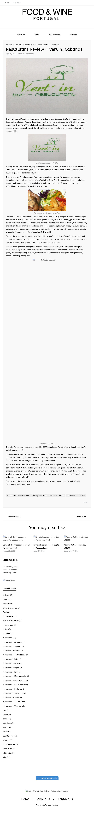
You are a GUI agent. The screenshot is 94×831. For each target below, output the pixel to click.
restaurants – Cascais (11, 651)
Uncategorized (9, 744)
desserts (6, 604)
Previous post (14, 517)
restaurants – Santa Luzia (13, 693)
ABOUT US (21, 35)
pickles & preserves (11, 621)
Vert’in (82, 496)
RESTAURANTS (54, 35)
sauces (5, 719)
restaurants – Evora (11, 663)
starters (6, 740)
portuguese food (40, 496)
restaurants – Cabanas (12, 646)
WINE (37, 35)
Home (25, 799)
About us (43, 799)
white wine (7, 753)
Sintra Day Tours (9, 573)
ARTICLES (73, 35)
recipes (6, 629)
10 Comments (28, 54)
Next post (81, 517)
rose (4, 710)
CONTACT (16, 2)
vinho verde (7, 749)
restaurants (31, 45)
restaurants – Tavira (11, 698)
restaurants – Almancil (12, 642)
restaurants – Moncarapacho (14, 676)
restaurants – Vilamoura (13, 706)
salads (5, 715)
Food (5, 612)
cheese (6, 599)
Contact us (65, 799)
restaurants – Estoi (10, 659)
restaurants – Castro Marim (14, 655)
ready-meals (8, 625)
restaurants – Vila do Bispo (14, 702)
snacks (5, 727)
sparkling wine (8, 736)
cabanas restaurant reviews (18, 496)
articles (6, 595)
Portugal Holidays (10, 570)
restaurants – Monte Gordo (14, 680)
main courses (8, 616)
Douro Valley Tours (10, 567)
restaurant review (57, 496)
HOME (7, 2)
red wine (6, 634)
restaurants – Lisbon (11, 672)
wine (5, 757)
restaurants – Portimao (12, 689)
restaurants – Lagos (11, 668)
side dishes (7, 723)
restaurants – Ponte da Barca (15, 685)
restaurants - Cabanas (48, 45)
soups (5, 732)
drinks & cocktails (15, 45)
